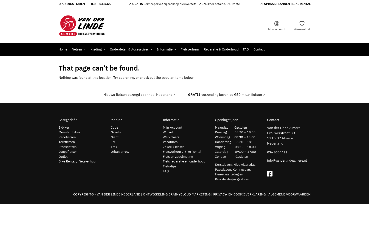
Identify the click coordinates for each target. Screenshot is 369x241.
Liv (113, 142)
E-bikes (64, 127)
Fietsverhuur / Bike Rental (182, 152)
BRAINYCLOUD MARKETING (189, 194)
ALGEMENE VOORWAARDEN (289, 194)
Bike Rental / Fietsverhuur (78, 161)
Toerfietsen (67, 142)
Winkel (168, 132)
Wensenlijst (302, 29)
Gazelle (116, 132)
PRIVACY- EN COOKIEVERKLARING (239, 194)
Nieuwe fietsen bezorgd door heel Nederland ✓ (139, 94)
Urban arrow (120, 152)
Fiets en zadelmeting (178, 156)
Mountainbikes (69, 132)
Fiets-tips (169, 166)
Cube (114, 127)
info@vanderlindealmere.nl (287, 160)
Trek (114, 147)
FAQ (166, 171)
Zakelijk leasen (174, 147)
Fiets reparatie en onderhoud (184, 161)
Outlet (63, 156)
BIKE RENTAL (301, 4)
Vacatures (170, 142)
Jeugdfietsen (68, 152)
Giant (114, 137)
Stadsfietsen (68, 147)
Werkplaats (171, 137)
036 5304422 (277, 152)
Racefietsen (67, 137)
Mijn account (276, 29)
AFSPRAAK (268, 4)
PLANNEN (283, 4)
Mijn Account (172, 127)
